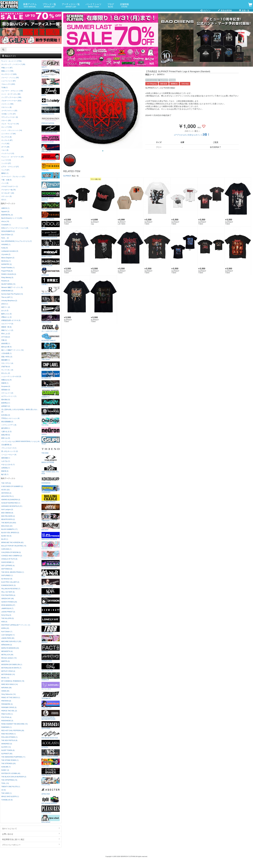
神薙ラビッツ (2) (7, 330)
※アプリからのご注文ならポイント (192, 134)
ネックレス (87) (7, 140)
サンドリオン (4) (7, 370)
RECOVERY (46, 293)
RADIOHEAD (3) (7, 720)
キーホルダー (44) (7, 193)
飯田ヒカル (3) (6, 313)
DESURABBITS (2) (8, 231)
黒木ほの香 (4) (6, 346)
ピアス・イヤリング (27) (10, 166)
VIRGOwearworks (48, 114)
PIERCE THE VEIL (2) (9, 710)
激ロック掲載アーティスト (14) (12, 350)
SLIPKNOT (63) (6, 753)
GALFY (44, 67)
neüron (44, 434)
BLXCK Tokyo (46, 595)
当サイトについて (9, 828)
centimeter (45, 275)
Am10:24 (45, 406)
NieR (43, 576)
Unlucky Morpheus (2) (9, 300)
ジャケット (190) (7, 104)
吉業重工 (45, 284)
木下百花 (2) (5, 337)
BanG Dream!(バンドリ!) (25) (11, 218)
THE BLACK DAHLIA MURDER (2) (13, 776)
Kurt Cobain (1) (6, 631)
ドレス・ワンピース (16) (10, 123)
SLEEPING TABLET (49, 340)
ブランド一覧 (49, 5)
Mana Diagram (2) (7, 257)
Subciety (45, 104)
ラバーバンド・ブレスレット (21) (13, 176)
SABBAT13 (45, 396)
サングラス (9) (6, 137)
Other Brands (46, 775)
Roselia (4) (5, 280)
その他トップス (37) (8, 114)
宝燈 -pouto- (46, 359)
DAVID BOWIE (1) (7, 562)
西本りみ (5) (5, 438)
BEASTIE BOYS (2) (8, 519)
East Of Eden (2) (7, 234)
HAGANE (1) (5, 244)
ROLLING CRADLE (48, 501)
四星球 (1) (4, 383)
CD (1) (3, 199)
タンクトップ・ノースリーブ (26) (13, 64)
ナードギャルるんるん (49, 567)
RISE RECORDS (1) (8, 734)
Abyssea (45, 303)
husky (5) (4, 248)
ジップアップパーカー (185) (11, 97)
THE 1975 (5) (6, 483)
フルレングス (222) (8, 84)
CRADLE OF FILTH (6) (9, 559)
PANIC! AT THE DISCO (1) (10, 697)
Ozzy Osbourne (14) (8, 694)
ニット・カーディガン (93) (10, 94)
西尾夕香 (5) (5, 434)
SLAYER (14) (6, 747)
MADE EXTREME (48, 462)
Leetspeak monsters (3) (9, 251)
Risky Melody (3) (7, 277)
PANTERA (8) (6, 701)
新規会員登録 (226, 10)
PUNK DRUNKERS (48, 160)
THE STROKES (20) (8, 763)
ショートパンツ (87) (8, 81)
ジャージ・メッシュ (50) (10, 77)
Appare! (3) (5, 211)
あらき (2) (4, 310)
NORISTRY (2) (6, 264)
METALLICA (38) (7, 654)
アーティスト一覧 (71, 5)
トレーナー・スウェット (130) (12, 90)
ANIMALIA (45, 679)
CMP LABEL (46, 368)
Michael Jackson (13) (9, 658)
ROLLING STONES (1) (9, 737)
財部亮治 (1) (5, 403)
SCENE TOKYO (47, 85)
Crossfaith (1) (6, 224)
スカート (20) (6, 120)
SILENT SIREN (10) (8, 284)
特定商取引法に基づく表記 (13, 839)
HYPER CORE (47, 661)
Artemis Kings (46, 322)
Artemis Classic (47, 312)
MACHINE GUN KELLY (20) (11, 641)
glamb (44, 95)
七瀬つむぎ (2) (6, 431)
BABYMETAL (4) (7, 215)
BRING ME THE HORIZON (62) (12, 542)
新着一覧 (245, 10)
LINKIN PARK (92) (7, 638)
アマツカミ (45, 350)
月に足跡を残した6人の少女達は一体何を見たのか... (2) (19, 410)
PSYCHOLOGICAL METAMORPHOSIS (48, 718)
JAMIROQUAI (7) (7, 608)
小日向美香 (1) (6, 353)
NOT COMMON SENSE (50, 756)
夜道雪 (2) (4, 471)
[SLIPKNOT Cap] (103, 198)
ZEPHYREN (46, 728)
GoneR (44, 511)
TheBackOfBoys (47, 633)
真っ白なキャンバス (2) (9, 451)
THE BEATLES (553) (8, 522)
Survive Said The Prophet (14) (12, 294)
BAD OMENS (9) (7, 512)
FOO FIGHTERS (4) (8, 595)
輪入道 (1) (4, 474)
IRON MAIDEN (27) (8, 605)
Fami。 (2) (5, 238)
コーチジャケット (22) (9, 110)
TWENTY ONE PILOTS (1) (10, 786)
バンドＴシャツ (93, 5)
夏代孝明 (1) (5, 428)
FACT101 (45, 651)
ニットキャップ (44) (8, 133)
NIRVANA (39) (6, 687)
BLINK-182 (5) (6, 536)
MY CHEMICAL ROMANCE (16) (12, 681)
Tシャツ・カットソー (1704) (11, 61)
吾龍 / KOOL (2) (6, 356)
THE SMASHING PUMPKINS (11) (13, 757)
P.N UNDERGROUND (49, 132)
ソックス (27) (6, 163)
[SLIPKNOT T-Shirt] (76, 198)
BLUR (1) (4, 539)
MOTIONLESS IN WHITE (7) (11, 668)
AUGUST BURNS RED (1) (10, 503)
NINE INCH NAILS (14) (9, 684)
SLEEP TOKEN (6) (8, 750)
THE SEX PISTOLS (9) (9, 740)
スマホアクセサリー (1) (9, 186)
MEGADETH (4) (7, 651)
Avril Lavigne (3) (7, 509)
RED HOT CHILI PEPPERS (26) (12, 730)
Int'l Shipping (152, 83)
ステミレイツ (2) (7, 393)
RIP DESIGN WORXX (49, 803)
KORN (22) (5, 628)
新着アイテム (30, 5)
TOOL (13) (5, 783)
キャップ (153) (6, 127)
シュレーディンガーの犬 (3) (11, 376)
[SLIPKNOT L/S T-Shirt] (130, 198)
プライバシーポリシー (11, 844)
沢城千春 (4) (5, 366)
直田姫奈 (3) (5, 389)
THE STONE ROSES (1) (10, 760)
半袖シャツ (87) (7, 67)
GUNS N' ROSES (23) (9, 602)
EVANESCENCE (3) (8, 585)
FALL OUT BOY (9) (8, 592)
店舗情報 (124, 5)
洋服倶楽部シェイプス (49, 520)
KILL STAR (45, 247)
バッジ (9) (4, 183)
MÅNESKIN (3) (6, 644)
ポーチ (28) (5, 147)
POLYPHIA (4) (6, 717)
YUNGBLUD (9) (7, 800)
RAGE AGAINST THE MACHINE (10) (14, 724)
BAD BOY (45, 530)
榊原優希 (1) (5, 360)
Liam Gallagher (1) (8, 635)
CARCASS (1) (6, 549)
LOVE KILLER (47, 708)
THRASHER (46, 492)
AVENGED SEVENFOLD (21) (11, 506)
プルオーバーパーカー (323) (11, 100)
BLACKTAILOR (47, 265)
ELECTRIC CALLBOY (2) (10, 582)
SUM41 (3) (5, 770)
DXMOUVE (45, 415)
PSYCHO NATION (48, 123)
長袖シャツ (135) (7, 71)
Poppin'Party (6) (7, 271)
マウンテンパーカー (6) (9, 117)
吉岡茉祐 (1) (5, 467)
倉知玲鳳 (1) (5, 343)
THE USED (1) (6, 793)
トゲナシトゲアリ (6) (8, 425)
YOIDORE (45, 170)
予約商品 (172, 80)
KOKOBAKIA (46, 483)
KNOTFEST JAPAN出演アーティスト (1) (15, 625)
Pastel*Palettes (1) (8, 267)
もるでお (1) (5, 461)
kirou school (46, 822)
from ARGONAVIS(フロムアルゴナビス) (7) (16, 241)
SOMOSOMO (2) (7, 290)
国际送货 (163, 83)
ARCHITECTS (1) (7, 496)
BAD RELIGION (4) (8, 516)
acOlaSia (45, 747)
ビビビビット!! (47, 548)
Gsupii (44, 443)
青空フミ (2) (5, 307)
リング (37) (5, 170)
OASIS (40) (5, 691)
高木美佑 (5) (5, 399)
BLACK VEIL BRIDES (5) (10, 532)
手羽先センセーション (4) (10, 418)
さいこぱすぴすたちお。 (50, 331)
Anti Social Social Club (50, 737)
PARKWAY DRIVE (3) (8, 707)
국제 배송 (185, 83)
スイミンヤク (46, 689)
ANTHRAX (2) (6, 493)
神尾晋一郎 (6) (6, 327)
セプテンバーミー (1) (8, 396)
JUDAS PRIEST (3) (8, 611)
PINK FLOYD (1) (7, 714)
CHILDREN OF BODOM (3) (11, 552)
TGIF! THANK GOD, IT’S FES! (50, 472)
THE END (45, 453)
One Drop (45, 425)
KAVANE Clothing (48, 218)
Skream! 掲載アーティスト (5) (12, 287)
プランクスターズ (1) (8, 448)
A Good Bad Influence (49, 237)
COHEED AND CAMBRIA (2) (11, 555)
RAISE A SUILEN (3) (8, 274)
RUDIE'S (45, 179)
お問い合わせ (7, 834)
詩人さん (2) (5, 373)
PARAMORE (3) (7, 704)
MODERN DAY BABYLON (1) (11, 664)
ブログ (110, 5)
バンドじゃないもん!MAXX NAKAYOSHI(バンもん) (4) (20, 441)
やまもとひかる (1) (8, 464)
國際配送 (174, 83)
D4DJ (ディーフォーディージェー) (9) (14, 228)
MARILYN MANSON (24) (10, 648)
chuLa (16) (5, 221)
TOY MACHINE (47, 209)
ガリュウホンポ (47, 670)
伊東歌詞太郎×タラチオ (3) (10, 320)
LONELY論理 (46, 623)
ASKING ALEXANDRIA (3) (10, 499)
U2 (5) (3, 790)
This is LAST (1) (7, 297)
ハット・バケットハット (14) (11, 130)
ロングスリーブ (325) (9, 74)
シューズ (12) (6, 160)
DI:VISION (45, 604)
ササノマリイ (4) (7, 363)
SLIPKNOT (164, 80)
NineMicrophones (48, 387)
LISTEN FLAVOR (48, 142)
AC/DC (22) (5, 489)
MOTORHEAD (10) (8, 674)
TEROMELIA (46, 698)
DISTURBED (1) (7, 575)
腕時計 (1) (4, 173)
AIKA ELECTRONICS (49, 539)
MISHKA (45, 642)
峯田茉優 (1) (5, 458)
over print (45, 76)
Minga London (47, 256)
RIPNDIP (45, 189)
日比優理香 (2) (6, 444)
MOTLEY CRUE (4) (8, 671)
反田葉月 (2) (5, 406)
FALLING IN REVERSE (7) (10, 588)
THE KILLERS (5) (7, 618)
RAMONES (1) (6, 727)
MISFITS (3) (5, 661)
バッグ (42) (5, 143)
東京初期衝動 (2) (7, 421)
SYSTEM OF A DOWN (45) (10, 773)
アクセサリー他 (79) (8, 189)
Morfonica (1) (6, 261)
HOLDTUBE (46, 784)
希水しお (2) (5, 333)
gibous (44, 228)
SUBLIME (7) (6, 767)
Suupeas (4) (5, 386)
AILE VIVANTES (47, 586)
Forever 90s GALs (48, 558)
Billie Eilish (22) (7, 526)
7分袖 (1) (4, 87)
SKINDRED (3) (6, 743)
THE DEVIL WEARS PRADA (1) (12, 572)
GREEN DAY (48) (7, 598)
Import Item (45, 766)
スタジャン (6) (6, 107)
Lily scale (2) (5, 254)
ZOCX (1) (4, 304)
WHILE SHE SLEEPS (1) (10, 796)
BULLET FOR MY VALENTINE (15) (13, 545)
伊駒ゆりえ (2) (6, 317)
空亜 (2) (4, 340)
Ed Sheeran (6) (6, 578)
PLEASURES (46, 812)
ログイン (207, 10)
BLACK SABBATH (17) (9, 529)
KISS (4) (4, 621)
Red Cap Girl (46, 151)
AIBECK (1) (5, 208)
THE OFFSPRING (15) (9, 780)
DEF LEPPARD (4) (8, 565)
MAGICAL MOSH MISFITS (48, 199)
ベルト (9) (4, 150)
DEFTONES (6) (6, 569)
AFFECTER (46, 794)
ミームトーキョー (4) (8, 454)
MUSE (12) (5, 677)
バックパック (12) (7, 153)
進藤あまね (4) (6, 379)
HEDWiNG (45, 614)
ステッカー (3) (6, 196)
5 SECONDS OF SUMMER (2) (12, 486)
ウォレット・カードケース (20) (12, 156)
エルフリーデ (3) (7, 323)
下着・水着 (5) (6, 180)
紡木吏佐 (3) (5, 415)
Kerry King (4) (6, 615)
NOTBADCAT (46, 378)
